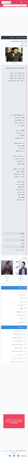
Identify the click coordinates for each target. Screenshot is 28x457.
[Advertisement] (14, 22)
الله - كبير (21, 330)
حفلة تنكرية (20, 358)
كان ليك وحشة (20, 337)
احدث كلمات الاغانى (21, 327)
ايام (22, 291)
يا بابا (22, 354)
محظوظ (21, 308)
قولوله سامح (20, 305)
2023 (23, 45)
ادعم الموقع (12, 450)
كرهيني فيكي (20, 315)
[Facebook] (14, 456)
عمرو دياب (19, 354)
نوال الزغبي (16, 330)
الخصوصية (14, 452)
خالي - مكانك (20, 341)
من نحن (8, 450)
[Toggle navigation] (25, 2)
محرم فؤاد (16, 347)
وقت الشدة (20, 334)
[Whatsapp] (18, 456)
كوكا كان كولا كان (19, 361)
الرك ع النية (21, 322)
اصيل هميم (15, 341)
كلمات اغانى (18, 37)
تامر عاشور (24, 43)
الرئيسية (24, 37)
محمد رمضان (14, 344)
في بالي (21, 301)
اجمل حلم (21, 294)
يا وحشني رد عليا (19, 351)
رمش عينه (21, 347)
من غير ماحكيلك (20, 311)
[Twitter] (10, 456)
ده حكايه (21, 298)
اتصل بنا (4, 450)
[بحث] (2, 5)
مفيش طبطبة (20, 344)
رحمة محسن (15, 358)
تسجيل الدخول (6, 2)
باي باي (21, 318)
